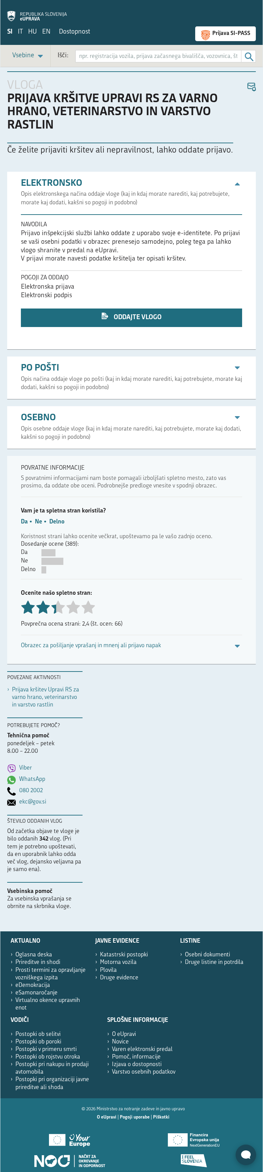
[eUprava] (37, 12)
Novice (120, 1042)
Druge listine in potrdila (214, 962)
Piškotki (161, 1117)
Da (24, 522)
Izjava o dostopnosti (137, 1064)
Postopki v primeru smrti (46, 1049)
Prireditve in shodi (37, 962)
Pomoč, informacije (136, 1057)
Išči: (63, 55)
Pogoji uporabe (135, 1117)
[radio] (57, 608)
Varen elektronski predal (142, 1049)
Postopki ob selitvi (38, 1034)
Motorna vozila (118, 962)
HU (32, 32)
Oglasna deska (33, 955)
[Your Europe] (69, 1137)
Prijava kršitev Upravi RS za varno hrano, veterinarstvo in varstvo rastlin (45, 697)
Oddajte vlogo (137, 317)
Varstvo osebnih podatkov (143, 1072)
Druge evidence (119, 978)
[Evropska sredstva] (194, 1158)
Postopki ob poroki (38, 1042)
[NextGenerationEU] (194, 1137)
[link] (28, 56)
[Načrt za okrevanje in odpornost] (69, 1158)
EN (46, 32)
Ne (38, 522)
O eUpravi (124, 1034)
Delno (56, 522)
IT (20, 32)
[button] (251, 87)
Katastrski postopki (124, 955)
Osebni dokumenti (207, 955)
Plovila (108, 970)
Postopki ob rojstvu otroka (47, 1057)
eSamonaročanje (36, 993)
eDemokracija (32, 985)
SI (10, 32)
